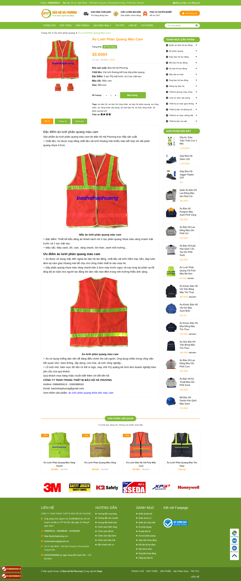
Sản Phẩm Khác (101, 25)
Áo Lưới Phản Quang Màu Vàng (100, 462)
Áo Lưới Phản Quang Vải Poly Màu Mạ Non (188, 270)
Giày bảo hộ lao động (179, 57)
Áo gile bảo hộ (144, 531)
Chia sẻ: (96, 114)
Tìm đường (234, 536)
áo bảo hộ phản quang (139, 104)
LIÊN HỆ (132, 25)
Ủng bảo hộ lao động (178, 80)
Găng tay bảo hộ (177, 86)
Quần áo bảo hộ (145, 513)
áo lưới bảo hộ (127, 107)
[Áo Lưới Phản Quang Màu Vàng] (100, 445)
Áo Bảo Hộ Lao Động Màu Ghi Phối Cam (187, 363)
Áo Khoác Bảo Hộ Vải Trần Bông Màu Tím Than (189, 289)
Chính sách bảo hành (107, 535)
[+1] (110, 114)
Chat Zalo (234, 544)
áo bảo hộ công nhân (118, 104)
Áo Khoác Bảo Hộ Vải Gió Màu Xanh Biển (189, 307)
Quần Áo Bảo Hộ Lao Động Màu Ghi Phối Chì (188, 193)
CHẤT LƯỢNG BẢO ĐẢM (131, 12)
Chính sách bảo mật (106, 540)
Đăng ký (196, 3)
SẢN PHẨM (82, 25)
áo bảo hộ (102, 104)
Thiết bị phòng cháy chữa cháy (183, 92)
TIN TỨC (119, 25)
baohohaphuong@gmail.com (67, 388)
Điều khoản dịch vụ (106, 544)
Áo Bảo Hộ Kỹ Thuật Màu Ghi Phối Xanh (187, 381)
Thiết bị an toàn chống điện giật (183, 115)
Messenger (234, 551)
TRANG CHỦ (49, 25)
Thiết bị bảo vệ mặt (178, 121)
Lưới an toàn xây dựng (179, 98)
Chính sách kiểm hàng (107, 527)
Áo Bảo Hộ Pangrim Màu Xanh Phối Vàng (188, 211)
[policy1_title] (86, 14)
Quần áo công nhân (146, 522)
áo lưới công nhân (143, 107)
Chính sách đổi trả (105, 531)
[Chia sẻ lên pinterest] (107, 114)
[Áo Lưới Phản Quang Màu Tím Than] (182, 445)
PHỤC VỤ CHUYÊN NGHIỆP (161, 12)
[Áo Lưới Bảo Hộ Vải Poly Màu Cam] (141, 445)
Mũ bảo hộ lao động (178, 63)
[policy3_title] (145, 13)
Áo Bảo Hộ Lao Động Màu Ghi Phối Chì (187, 230)
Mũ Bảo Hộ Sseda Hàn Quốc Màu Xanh (188, 400)
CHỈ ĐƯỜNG (147, 25)
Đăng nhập (180, 3)
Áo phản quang (176, 51)
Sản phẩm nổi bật (178, 131)
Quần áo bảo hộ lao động (181, 45)
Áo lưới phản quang (146, 535)
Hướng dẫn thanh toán (107, 522)
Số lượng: (97, 95)
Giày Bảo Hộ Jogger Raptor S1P (187, 174)
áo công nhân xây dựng (108, 107)
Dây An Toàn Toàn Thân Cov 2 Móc (188, 140)
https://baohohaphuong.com (56, 536)
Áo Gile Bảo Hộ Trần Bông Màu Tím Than (187, 344)
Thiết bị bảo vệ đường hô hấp (182, 109)
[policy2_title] (116, 13)
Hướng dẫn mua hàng (107, 513)
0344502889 (74, 531)
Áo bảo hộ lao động (178, 68)
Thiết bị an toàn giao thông (181, 104)
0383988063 (62, 531)
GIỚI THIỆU (66, 25)
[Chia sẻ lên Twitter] (104, 114)
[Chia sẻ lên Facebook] (102, 114)
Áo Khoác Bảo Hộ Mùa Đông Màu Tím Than (189, 326)
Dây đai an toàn (176, 74)
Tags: (95, 104)
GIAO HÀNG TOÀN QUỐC (101, 12)
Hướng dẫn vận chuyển (108, 518)
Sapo (99, 571)
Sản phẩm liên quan (120, 418)
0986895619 (54, 3)
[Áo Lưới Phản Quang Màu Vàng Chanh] (59, 445)
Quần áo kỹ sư (144, 518)
